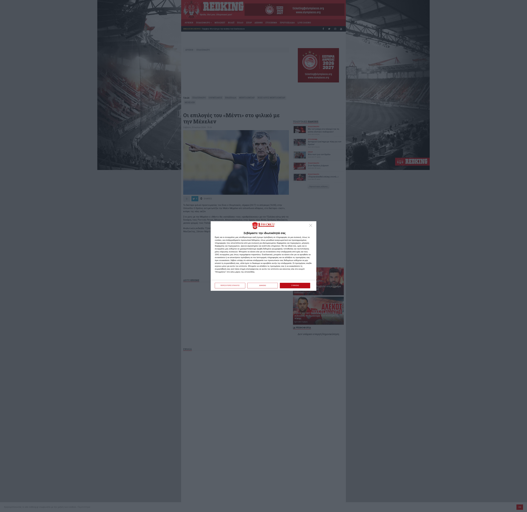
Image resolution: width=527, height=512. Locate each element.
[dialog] (263, 256)
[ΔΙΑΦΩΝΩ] (311, 226)
